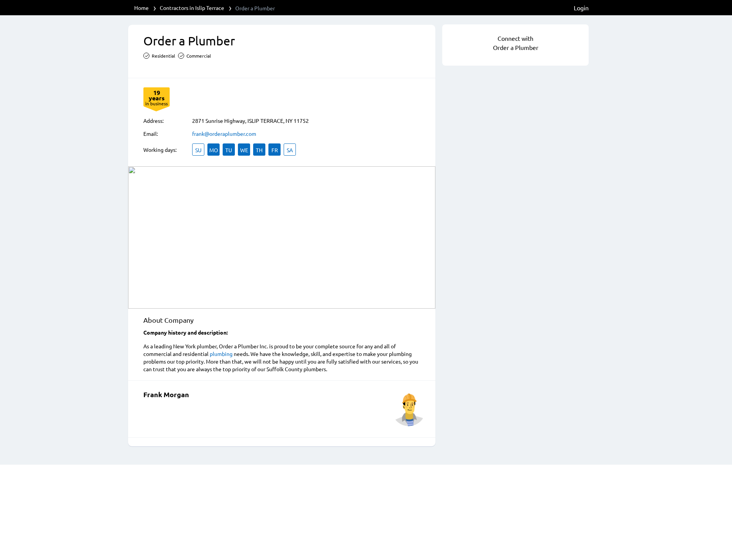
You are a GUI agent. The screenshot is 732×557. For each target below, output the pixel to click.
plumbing (221, 353)
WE (244, 149)
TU (228, 149)
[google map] (281, 237)
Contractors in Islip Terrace (192, 7)
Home (141, 7)
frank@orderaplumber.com (224, 133)
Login (581, 7)
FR (274, 149)
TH (259, 149)
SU (198, 149)
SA (290, 149)
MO (213, 149)
